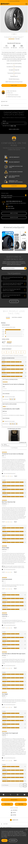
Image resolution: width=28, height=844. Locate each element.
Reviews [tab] (8, 317)
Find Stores (7, 804)
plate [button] (15, 125)
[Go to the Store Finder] (26, 195)
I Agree (4, 840)
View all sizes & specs (14, 129)
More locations (14, 213)
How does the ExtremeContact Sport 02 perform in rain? (11, 296)
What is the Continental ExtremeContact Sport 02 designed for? (13, 278)
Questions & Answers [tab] (17, 317)
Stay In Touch (14, 799)
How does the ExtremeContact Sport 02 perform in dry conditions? (11, 290)
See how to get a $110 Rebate (15, 1)
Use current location (6, 197)
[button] (4, 101)
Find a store (14, 85)
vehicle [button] (12, 125)
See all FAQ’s (14, 301)
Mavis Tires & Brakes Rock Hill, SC (14, 201)
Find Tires (20, 804)
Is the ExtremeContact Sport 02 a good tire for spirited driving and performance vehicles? (13, 284)
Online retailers (14, 217)
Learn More (13, 840)
